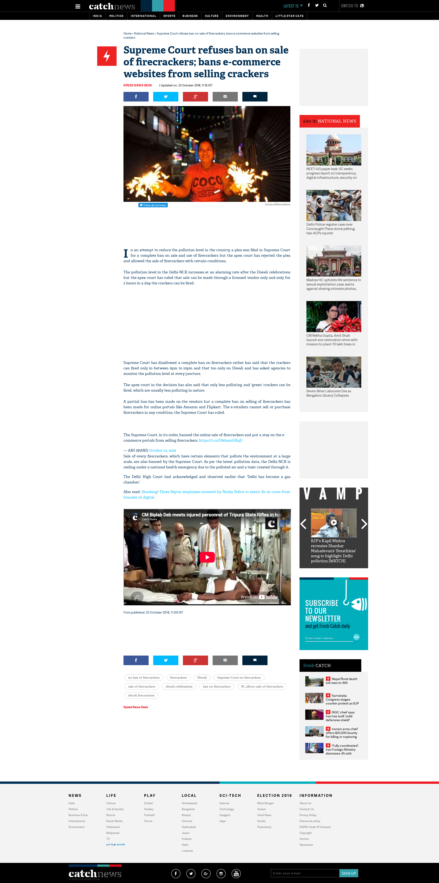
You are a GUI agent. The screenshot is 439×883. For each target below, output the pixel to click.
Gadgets (225, 815)
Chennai (187, 821)
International (77, 821)
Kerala (261, 821)
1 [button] (320, 571)
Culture (212, 16)
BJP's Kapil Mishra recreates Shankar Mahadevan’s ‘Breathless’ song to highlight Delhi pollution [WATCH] (333, 551)
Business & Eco (78, 815)
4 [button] (340, 571)
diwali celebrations (179, 686)
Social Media (114, 821)
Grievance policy (310, 821)
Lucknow (187, 851)
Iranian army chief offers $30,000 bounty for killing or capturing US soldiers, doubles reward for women (342, 737)
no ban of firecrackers (144, 677)
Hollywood (113, 827)
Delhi (185, 845)
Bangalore (188, 809)
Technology (227, 809)
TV (108, 839)
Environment (237, 16)
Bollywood (112, 833)
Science (224, 803)
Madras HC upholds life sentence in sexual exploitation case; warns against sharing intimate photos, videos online (333, 284)
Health (262, 16)
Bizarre (110, 815)
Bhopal (186, 815)
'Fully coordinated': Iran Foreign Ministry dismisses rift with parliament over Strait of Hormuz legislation (342, 753)
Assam (261, 809)
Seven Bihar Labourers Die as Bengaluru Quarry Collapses (328, 393)
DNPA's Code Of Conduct (315, 827)
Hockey (148, 809)
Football (149, 815)
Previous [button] (303, 524)
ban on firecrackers (216, 686)
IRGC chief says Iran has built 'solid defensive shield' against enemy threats (342, 718)
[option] (334, 536)
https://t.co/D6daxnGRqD (220, 440)
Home (127, 33)
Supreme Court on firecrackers (239, 677)
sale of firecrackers (141, 686)
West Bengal (265, 803)
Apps (223, 821)
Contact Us (307, 809)
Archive (304, 839)
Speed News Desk (137, 85)
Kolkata (187, 839)
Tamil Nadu (264, 815)
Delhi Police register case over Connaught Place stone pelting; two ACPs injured (330, 228)
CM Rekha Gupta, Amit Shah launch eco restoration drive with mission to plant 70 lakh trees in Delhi (332, 340)
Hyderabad (189, 827)
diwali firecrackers (141, 695)
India (97, 16)
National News (144, 33)
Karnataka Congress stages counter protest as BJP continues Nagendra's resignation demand (342, 703)
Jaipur (186, 833)
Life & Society (115, 809)
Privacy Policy (308, 815)
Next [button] (364, 524)
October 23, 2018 (162, 450)
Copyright (306, 833)
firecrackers (178, 677)
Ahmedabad (189, 803)
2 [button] (327, 571)
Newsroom (306, 845)
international (144, 16)
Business (190, 16)
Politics (116, 16)
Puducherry (264, 827)
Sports (169, 16)
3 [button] (334, 571)
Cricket (148, 803)
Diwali (202, 677)
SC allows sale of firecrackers (262, 686)
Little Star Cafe (290, 16)
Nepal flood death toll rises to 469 (341, 681)
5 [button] (347, 571)
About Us (305, 803)
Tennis (148, 821)
